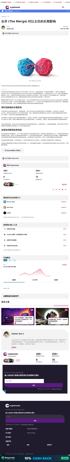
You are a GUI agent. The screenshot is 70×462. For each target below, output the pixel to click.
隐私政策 (54, 389)
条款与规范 (9, 429)
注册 (33, 385)
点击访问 (63, 201)
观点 (8, 16)
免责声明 (8, 441)
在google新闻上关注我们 (13, 150)
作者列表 (64, 184)
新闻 (8, 445)
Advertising (31, 433)
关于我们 (8, 433)
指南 (28, 445)
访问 (64, 229)
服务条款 (60, 389)
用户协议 (8, 437)
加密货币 (49, 445)
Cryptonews (3, 16)
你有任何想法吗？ (32, 429)
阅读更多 (14, 347)
